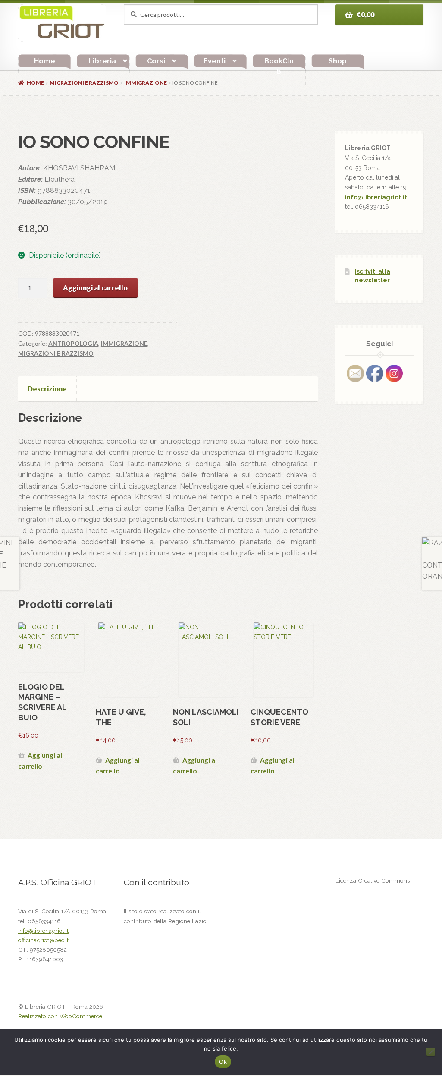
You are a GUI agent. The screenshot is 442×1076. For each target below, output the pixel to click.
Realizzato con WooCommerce (60, 1016)
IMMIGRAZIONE (145, 82)
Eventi (215, 61)
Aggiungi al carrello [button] (40, 760)
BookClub (279, 66)
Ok (223, 1061)
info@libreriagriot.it (376, 197)
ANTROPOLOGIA (73, 343)
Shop (338, 61)
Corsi (156, 61)
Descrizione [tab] (47, 389)
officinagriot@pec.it (43, 940)
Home (44, 61)
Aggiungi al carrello (95, 288)
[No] (430, 1052)
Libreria (102, 61)
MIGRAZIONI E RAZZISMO (84, 82)
